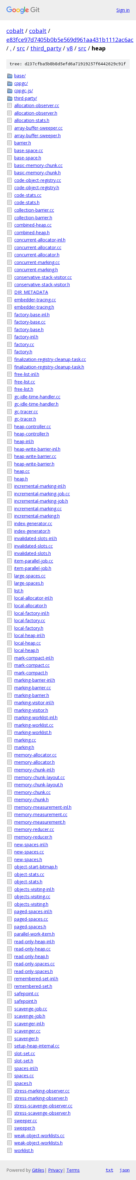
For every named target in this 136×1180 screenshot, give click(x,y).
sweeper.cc (25, 1121)
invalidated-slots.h (32, 553)
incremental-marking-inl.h (40, 486)
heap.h (21, 479)
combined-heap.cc (33, 225)
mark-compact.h (31, 673)
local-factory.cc (29, 620)
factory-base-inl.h (32, 315)
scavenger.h (26, 1038)
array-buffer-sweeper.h (37, 135)
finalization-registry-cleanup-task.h (49, 367)
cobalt (15, 31)
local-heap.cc (27, 643)
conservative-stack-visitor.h (42, 284)
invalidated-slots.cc (33, 546)
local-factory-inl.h (31, 613)
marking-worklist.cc (33, 725)
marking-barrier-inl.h (34, 680)
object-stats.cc (29, 874)
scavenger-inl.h (29, 1024)
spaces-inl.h (26, 1068)
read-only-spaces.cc (34, 964)
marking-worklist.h (33, 732)
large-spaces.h (29, 583)
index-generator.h (32, 531)
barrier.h (22, 143)
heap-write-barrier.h (34, 464)
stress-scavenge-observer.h (42, 1113)
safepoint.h (25, 1001)
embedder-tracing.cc (35, 300)
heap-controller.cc (32, 426)
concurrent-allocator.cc (37, 247)
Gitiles (38, 1170)
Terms (73, 1170)
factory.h (23, 352)
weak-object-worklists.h (38, 1143)
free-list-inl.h (26, 374)
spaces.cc (24, 1076)
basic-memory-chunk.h (37, 173)
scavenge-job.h (29, 1016)
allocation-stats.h (31, 120)
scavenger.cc (27, 1031)
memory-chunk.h (31, 799)
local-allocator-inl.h (33, 598)
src (21, 48)
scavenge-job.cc (30, 1009)
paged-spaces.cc (31, 919)
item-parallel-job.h (32, 568)
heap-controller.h (31, 434)
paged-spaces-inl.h (33, 911)
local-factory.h (28, 628)
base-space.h (27, 158)
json (125, 1170)
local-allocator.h (30, 606)
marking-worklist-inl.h (36, 717)
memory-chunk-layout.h (38, 785)
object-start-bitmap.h (36, 867)
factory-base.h (29, 329)
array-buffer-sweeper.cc (38, 128)
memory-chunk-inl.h (34, 770)
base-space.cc (28, 150)
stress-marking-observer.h (41, 1098)
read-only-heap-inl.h (34, 941)
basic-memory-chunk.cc (38, 165)
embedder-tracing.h (34, 307)
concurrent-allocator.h (36, 255)
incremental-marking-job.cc (42, 494)
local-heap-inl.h (29, 635)
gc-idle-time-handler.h (36, 404)
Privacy (55, 1170)
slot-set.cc (24, 1053)
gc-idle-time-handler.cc (37, 397)
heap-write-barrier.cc (35, 456)
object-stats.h (28, 882)
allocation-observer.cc (36, 105)
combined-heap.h (32, 232)
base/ (20, 76)
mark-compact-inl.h (34, 658)
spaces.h (23, 1083)
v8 (70, 48)
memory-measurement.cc (40, 814)
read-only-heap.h (31, 956)
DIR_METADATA (31, 292)
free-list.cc (24, 382)
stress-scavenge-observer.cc (43, 1106)
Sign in (123, 10)
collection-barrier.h (33, 218)
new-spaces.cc (29, 852)
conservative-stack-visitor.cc (43, 277)
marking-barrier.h (31, 695)
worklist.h (24, 1150)
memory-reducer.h (33, 837)
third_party (45, 48)
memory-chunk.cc (32, 792)
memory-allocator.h (34, 762)
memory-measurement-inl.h (42, 807)
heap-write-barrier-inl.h (37, 449)
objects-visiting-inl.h (34, 889)
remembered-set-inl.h (36, 979)
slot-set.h (23, 1061)
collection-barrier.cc (34, 210)
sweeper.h (24, 1128)
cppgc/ (21, 83)
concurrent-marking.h (36, 270)
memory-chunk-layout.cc (39, 777)
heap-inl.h (24, 441)
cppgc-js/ (23, 90)
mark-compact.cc (32, 665)
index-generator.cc (33, 523)
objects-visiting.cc (32, 896)
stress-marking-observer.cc (42, 1091)
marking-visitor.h (31, 710)
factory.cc (24, 344)
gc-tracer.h (25, 419)
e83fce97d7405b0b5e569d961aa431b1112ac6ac (69, 39)
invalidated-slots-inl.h (35, 538)
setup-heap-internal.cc (36, 1046)
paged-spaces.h (30, 927)
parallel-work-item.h (34, 934)
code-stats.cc (27, 195)
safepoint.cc (26, 993)
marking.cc (25, 740)
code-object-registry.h (36, 187)
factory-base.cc (30, 322)
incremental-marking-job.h (41, 501)
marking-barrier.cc (32, 688)
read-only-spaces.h (33, 971)
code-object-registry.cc (37, 180)
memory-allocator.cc (35, 755)
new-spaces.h (28, 859)
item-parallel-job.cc (33, 561)
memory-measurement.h (39, 822)
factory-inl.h (26, 337)
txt (109, 1170)
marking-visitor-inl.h (34, 703)
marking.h (24, 747)
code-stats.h (27, 202)
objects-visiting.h (31, 904)
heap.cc (22, 471)
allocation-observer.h (35, 113)
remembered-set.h (33, 986)
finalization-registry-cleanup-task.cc (50, 359)
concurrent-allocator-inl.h (39, 240)
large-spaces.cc (30, 576)
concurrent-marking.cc (37, 262)
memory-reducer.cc (34, 829)
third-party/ (25, 98)
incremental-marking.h (37, 516)
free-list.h (23, 389)
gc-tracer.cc (26, 412)
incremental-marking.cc (38, 509)
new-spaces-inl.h (31, 844)
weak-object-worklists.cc (39, 1135)
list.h (18, 591)
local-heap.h (26, 650)
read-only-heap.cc (32, 949)
